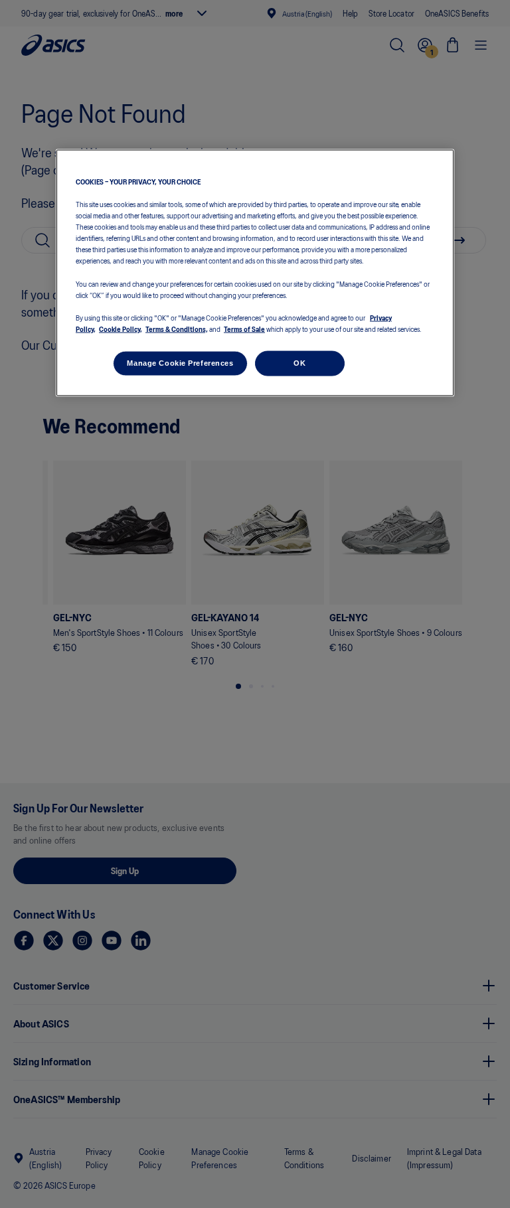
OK (299, 362)
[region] (255, 273)
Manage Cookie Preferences (180, 362)
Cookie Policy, (120, 328)
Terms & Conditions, (176, 328)
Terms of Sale (244, 328)
